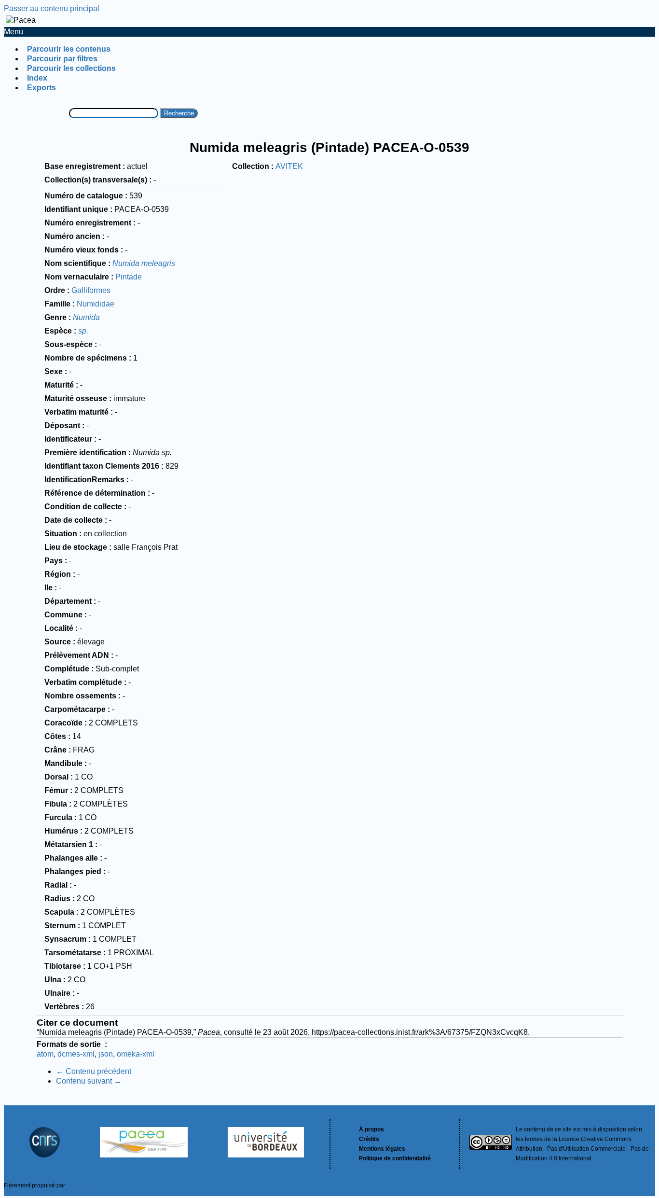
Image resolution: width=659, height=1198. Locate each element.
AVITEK (289, 166)
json (105, 1054)
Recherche (179, 113)
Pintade (128, 277)
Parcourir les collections (71, 68)
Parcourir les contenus (68, 49)
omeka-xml (135, 1054)
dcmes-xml (76, 1054)
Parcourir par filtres (62, 59)
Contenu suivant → (89, 1081)
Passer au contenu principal (51, 8)
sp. (83, 331)
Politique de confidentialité (395, 1158)
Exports (41, 88)
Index (37, 78)
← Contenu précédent (93, 1071)
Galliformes (90, 290)
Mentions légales (382, 1148)
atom (45, 1054)
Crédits (369, 1139)
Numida (86, 317)
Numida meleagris (143, 263)
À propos (371, 1129)
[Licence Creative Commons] (491, 1143)
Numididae (95, 304)
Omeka (76, 1185)
